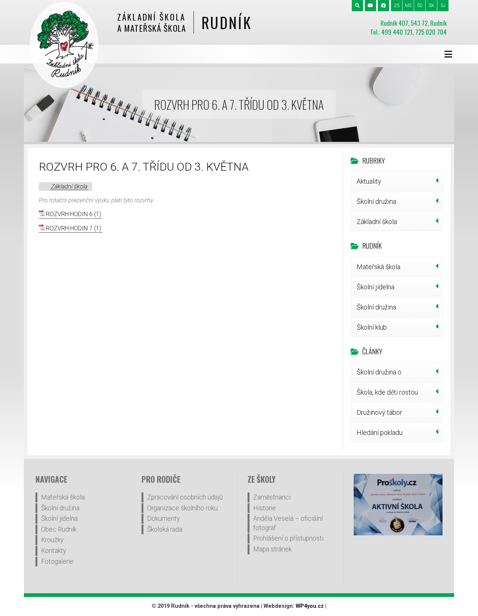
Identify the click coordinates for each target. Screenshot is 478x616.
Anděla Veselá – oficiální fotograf (288, 523)
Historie (264, 508)
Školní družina (376, 201)
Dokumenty (163, 518)
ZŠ (397, 5)
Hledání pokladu (380, 432)
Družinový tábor (379, 412)
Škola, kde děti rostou (387, 392)
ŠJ (443, 5)
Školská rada (164, 529)
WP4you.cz (310, 606)
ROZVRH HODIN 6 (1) (73, 214)
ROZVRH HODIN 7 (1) (73, 228)
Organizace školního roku (182, 508)
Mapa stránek (272, 549)
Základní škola (69, 186)
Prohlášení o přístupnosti (288, 538)
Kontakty (53, 550)
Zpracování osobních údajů (185, 497)
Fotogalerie (57, 561)
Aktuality (369, 181)
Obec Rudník (59, 529)
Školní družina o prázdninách (379, 375)
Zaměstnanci (272, 497)
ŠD (420, 5)
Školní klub (372, 327)
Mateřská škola (378, 267)
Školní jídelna (375, 287)
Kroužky (52, 540)
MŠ (408, 5)
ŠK (431, 5)
